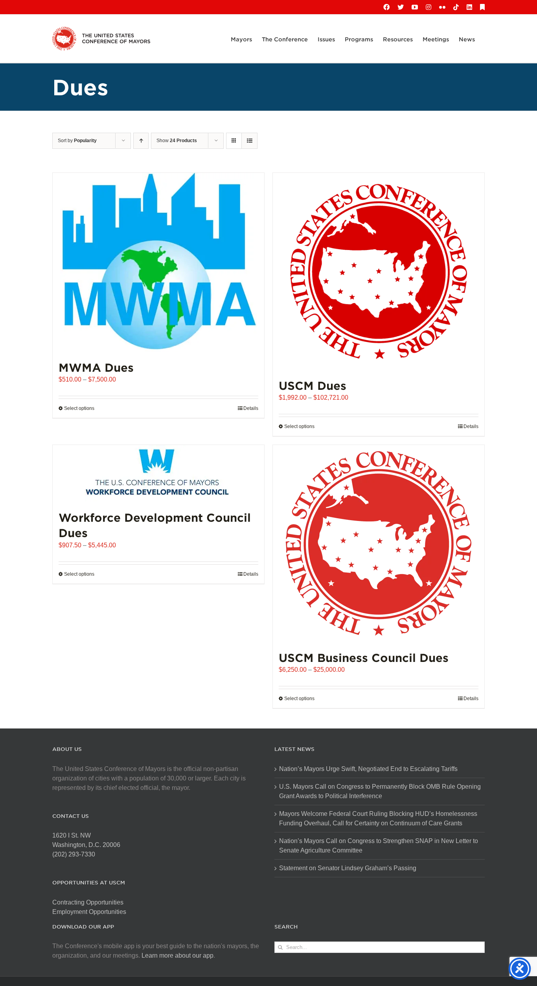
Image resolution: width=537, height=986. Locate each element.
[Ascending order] (141, 141)
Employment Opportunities (89, 911)
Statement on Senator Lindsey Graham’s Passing (347, 868)
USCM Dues (312, 385)
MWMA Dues (96, 367)
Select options (79, 408)
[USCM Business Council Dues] (378, 543)
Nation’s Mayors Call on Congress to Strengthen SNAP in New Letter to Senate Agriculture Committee (378, 846)
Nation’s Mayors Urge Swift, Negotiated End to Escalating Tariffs (368, 768)
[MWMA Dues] (158, 262)
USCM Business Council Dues (364, 657)
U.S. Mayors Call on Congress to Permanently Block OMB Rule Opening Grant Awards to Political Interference (380, 791)
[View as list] (249, 140)
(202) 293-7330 (73, 854)
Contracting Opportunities (87, 902)
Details (250, 408)
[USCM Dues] (378, 271)
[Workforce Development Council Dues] (158, 473)
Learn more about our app (177, 955)
